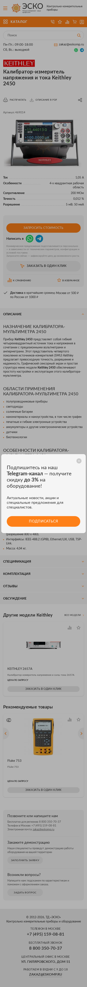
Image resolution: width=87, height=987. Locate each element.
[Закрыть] (79, 460)
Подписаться (43, 521)
